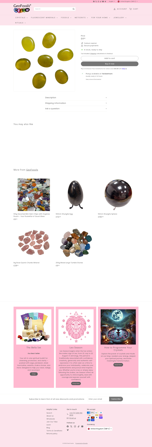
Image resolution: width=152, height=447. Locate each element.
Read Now (118, 365)
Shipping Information (55, 103)
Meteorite (81, 17)
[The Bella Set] (33, 327)
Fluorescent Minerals (43, 17)
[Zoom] (44, 60)
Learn (49, 425)
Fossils (65, 17)
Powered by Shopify (81, 443)
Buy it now (109, 64)
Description (50, 97)
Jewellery (119, 17)
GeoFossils (32, 169)
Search (49, 413)
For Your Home (100, 17)
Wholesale (51, 419)
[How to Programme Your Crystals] (118, 327)
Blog (48, 428)
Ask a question (52, 108)
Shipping (93, 54)
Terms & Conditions (54, 431)
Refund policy (52, 434)
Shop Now (76, 383)
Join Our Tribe (52, 422)
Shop (34, 374)
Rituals (19, 23)
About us (50, 416)
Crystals (20, 17)
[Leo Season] (76, 327)
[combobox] (55, 9)
